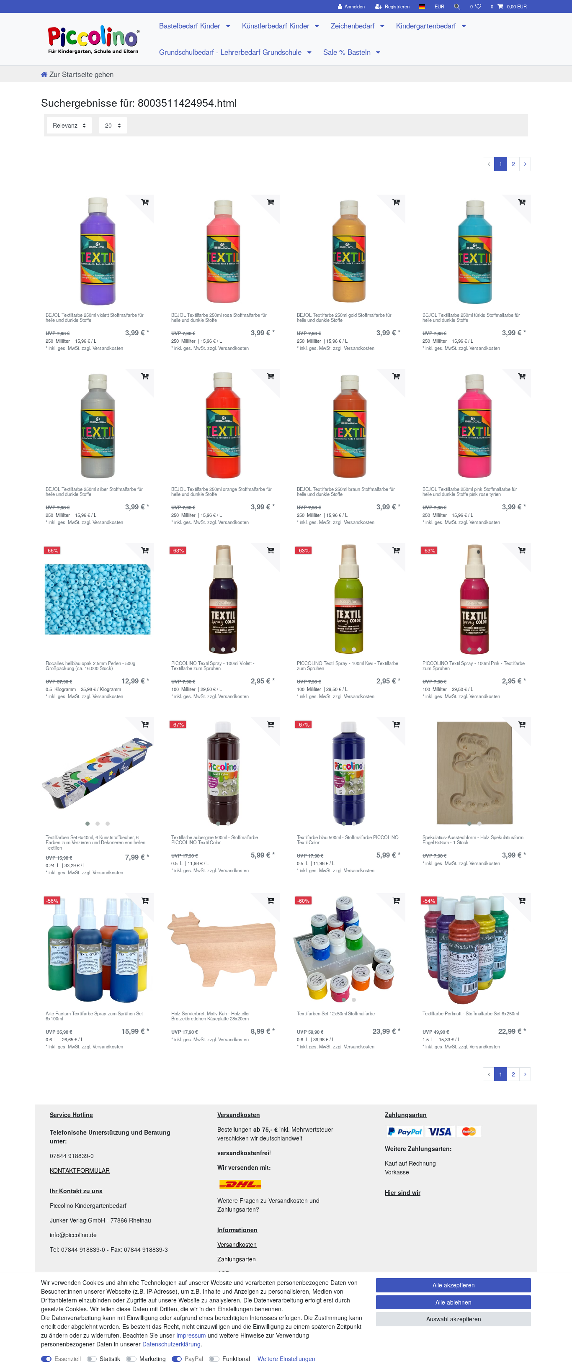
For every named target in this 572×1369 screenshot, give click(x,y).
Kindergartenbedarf (427, 26)
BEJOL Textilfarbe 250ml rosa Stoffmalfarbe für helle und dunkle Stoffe (219, 317)
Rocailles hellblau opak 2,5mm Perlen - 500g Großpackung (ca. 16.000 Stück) (90, 665)
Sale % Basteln (348, 52)
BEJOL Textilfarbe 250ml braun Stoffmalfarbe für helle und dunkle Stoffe (346, 491)
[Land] (422, 6)
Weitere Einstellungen (286, 1358)
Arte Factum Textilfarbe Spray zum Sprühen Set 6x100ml (94, 1016)
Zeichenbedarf (354, 26)
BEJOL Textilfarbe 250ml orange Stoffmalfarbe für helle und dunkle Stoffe (221, 491)
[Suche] (457, 6)
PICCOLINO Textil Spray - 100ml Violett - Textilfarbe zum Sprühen (213, 665)
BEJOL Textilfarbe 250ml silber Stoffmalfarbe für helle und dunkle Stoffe (94, 491)
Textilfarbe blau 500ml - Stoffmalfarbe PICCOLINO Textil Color (348, 840)
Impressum (191, 1335)
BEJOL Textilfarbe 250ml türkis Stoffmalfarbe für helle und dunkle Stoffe (471, 317)
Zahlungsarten (236, 1259)
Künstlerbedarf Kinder (277, 26)
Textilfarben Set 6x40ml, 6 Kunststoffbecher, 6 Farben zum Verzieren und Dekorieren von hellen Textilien (95, 842)
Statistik (110, 1358)
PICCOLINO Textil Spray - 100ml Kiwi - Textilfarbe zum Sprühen (347, 665)
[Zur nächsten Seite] (525, 164)
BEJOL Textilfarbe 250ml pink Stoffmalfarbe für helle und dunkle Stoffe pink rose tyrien (470, 491)
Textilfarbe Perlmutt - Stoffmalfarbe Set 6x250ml (471, 1014)
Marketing (152, 1358)
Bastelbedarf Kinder (190, 26)
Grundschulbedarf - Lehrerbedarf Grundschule (231, 52)
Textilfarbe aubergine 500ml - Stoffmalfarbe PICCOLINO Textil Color (214, 840)
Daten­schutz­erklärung (171, 1344)
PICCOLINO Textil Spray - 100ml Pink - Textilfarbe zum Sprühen (474, 665)
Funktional (236, 1358)
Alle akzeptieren (454, 1285)
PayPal (194, 1358)
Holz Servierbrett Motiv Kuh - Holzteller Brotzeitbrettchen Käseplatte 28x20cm (210, 1016)
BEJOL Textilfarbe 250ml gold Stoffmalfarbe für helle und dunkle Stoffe (344, 317)
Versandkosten (237, 1244)
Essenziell (67, 1358)
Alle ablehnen (453, 1302)
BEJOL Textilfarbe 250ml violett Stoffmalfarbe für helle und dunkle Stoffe (95, 317)
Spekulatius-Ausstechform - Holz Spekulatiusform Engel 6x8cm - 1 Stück (473, 840)
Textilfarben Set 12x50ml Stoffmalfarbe (336, 1014)
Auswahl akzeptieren (453, 1319)
